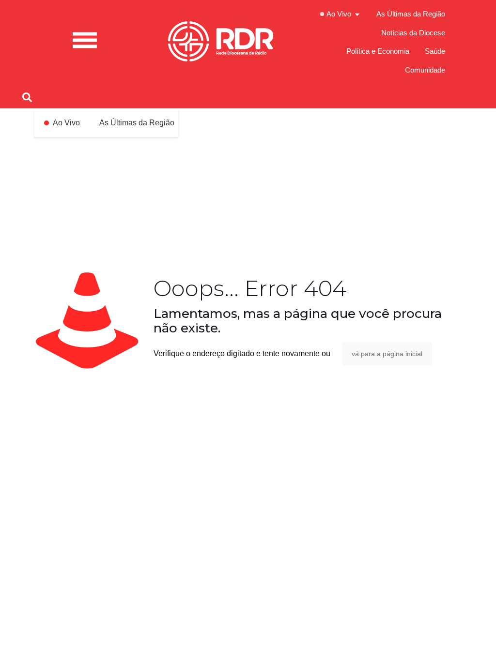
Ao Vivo (66, 123)
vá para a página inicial (387, 354)
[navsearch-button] (27, 96)
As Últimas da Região (136, 123)
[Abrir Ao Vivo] (357, 14)
